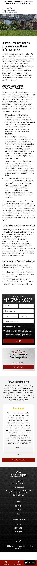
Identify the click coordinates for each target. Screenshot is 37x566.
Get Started (18, 367)
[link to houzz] (20, 541)
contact (31, 270)
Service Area (18, 528)
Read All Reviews (18, 459)
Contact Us (18, 532)
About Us (18, 524)
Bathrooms (18, 506)
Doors (18, 514)
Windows (18, 510)
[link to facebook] (17, 541)
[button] (32, 10)
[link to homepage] (10, 10)
